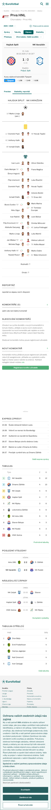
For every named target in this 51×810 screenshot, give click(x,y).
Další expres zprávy (40, 459)
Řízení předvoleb (25, 805)
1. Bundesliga (6, 699)
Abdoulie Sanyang (12, 227)
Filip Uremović (14, 180)
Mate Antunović (40, 255)
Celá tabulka (44, 671)
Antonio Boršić (37, 193)
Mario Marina (36, 204)
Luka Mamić (36, 234)
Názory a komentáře (34, 699)
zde (23, 362)
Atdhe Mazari (39, 244)
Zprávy (7, 32)
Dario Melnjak (10, 169)
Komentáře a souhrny (34, 696)
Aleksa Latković (37, 240)
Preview (7, 92)
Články (29, 688)
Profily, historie (32, 707)
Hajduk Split (12, 45)
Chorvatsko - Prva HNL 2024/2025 (23, 11)
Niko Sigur (15, 210)
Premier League (7, 691)
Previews (30, 693)
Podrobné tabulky (41, 542)
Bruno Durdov (10, 205)
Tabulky (17, 32)
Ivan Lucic (15, 163)
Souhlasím (25, 790)
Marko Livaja (14, 114)
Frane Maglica (37, 170)
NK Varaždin (39, 45)
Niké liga (5, 707)
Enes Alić (38, 197)
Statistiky (40, 32)
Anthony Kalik (14, 140)
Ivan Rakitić (15, 217)
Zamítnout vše (25, 797)
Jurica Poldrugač (40, 227)
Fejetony (30, 701)
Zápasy (39, 11)
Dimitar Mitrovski (38, 223)
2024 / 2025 (8, 26)
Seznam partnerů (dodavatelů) (17, 783)
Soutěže (6, 11)
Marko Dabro (36, 251)
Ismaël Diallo (14, 147)
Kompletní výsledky (40, 618)
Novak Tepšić (39, 134)
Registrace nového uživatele (26, 368)
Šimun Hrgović (14, 174)
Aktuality (30, 691)
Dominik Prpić (14, 134)
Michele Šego (14, 244)
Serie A (4, 696)
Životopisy (30, 704)
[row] (25, 478)
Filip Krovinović (9, 223)
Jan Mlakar (11, 240)
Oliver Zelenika (37, 163)
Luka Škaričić (36, 180)
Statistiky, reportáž (22, 92)
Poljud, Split (25, 71)
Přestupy (8, 37)
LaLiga (4, 693)
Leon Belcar (36, 217)
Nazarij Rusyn (14, 255)
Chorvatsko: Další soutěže (27, 37)
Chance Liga (6, 704)
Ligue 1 (4, 701)
